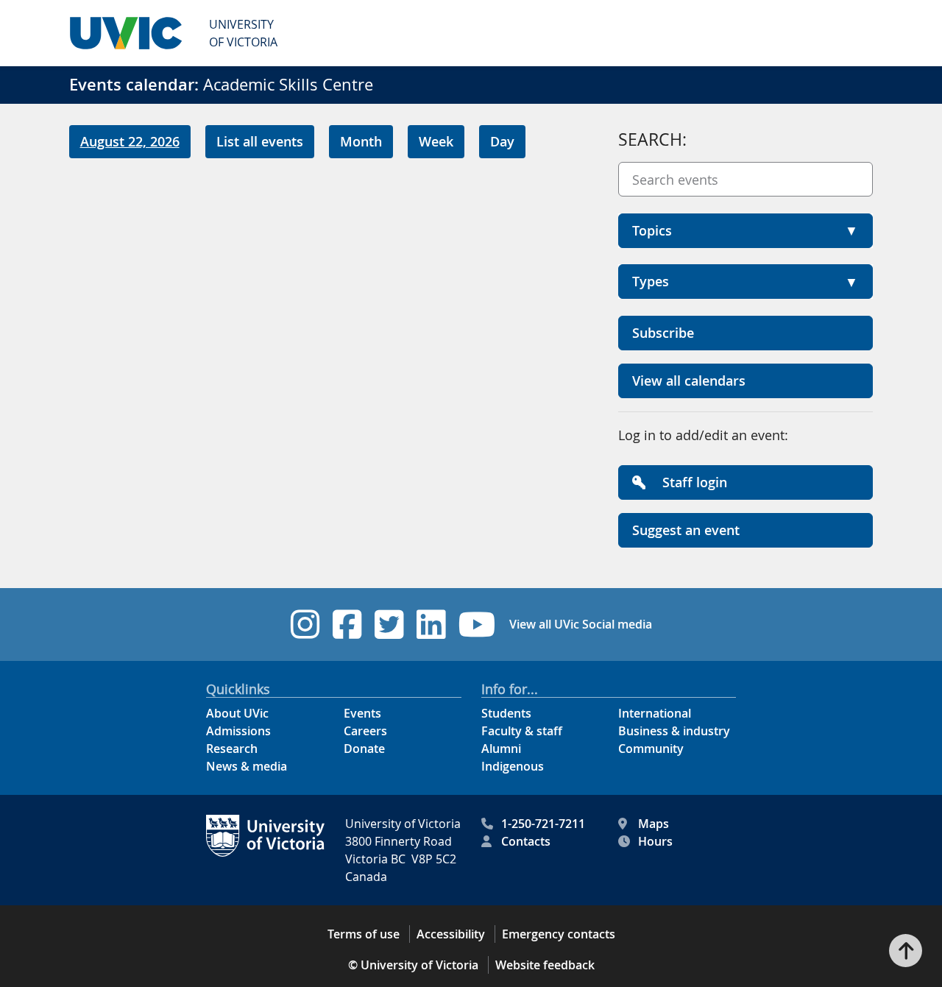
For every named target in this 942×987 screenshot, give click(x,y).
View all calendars (689, 380)
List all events (259, 141)
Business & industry (674, 731)
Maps (653, 824)
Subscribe (663, 333)
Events (362, 713)
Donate (364, 748)
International (654, 713)
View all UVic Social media (580, 624)
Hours (655, 841)
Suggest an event (686, 530)
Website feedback (545, 965)
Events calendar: (134, 85)
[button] (745, 230)
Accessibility (451, 934)
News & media (246, 766)
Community (651, 748)
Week (436, 141)
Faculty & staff (521, 731)
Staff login (693, 482)
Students (506, 713)
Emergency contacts (558, 934)
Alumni (501, 748)
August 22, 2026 (130, 141)
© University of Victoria (413, 965)
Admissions (238, 731)
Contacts (525, 841)
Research (232, 748)
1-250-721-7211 (543, 824)
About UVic (237, 713)
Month (361, 141)
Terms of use (363, 934)
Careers (365, 731)
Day (502, 141)
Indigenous (512, 766)
